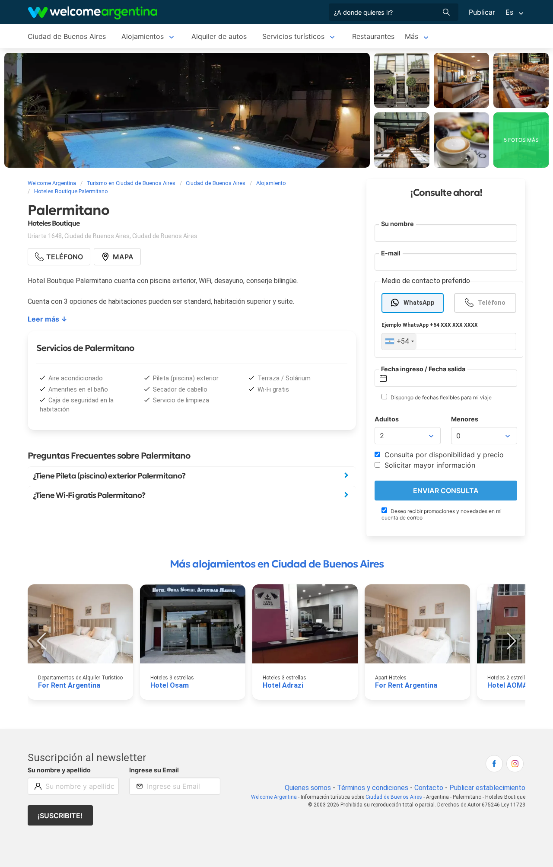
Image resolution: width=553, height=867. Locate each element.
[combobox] (399, 341)
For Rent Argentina (69, 685)
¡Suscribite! (60, 815)
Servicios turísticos (293, 36)
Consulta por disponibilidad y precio (443, 454)
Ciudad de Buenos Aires (67, 36)
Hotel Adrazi (283, 685)
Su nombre (397, 223)
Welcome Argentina (274, 797)
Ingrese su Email (154, 770)
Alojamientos (142, 36)
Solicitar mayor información (428, 465)
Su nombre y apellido (59, 770)
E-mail (390, 253)
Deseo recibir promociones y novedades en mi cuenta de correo (441, 514)
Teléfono (491, 302)
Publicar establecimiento (487, 788)
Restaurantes (373, 36)
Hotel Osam (169, 685)
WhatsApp (419, 302)
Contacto (428, 788)
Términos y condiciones (372, 788)
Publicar (482, 12)
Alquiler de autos (219, 36)
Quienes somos (308, 788)
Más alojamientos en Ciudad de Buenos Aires (277, 564)
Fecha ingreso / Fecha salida (423, 369)
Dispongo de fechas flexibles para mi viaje (440, 397)
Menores (464, 419)
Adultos (387, 419)
